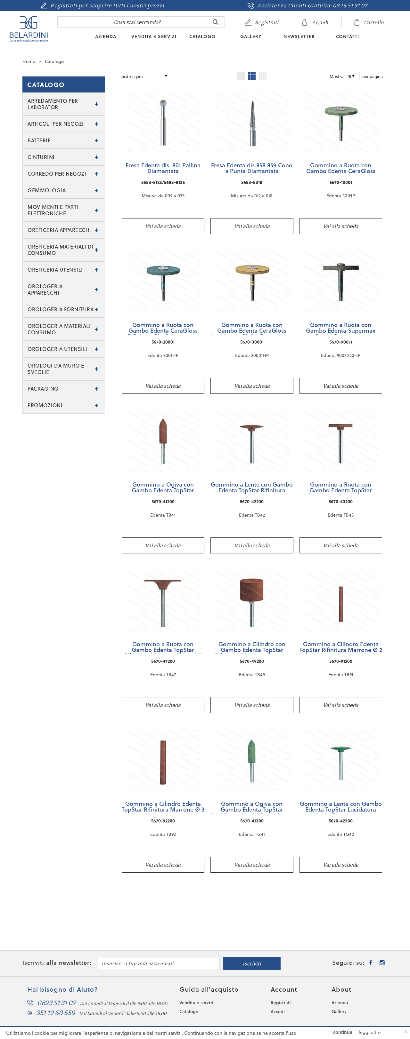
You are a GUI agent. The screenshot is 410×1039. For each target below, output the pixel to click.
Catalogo (202, 36)
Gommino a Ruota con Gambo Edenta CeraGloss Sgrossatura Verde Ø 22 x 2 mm (341, 168)
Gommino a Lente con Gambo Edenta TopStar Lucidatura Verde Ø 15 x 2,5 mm (341, 807)
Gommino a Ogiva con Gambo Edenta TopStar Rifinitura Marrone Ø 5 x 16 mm (163, 487)
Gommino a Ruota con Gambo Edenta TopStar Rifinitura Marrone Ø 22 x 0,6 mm (163, 647)
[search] (215, 22)
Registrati (281, 1002)
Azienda (105, 36)
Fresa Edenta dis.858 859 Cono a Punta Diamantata (251, 168)
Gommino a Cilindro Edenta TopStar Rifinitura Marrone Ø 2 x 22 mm (340, 647)
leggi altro (370, 1032)
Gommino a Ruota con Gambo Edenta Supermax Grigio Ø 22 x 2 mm (340, 328)
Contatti (347, 36)
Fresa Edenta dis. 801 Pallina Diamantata (163, 168)
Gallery (250, 36)
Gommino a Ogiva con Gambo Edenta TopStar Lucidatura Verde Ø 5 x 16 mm (252, 807)
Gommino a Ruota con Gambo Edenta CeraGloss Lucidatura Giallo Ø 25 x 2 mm (251, 328)
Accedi (278, 1011)
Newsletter (299, 36)
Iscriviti (251, 964)
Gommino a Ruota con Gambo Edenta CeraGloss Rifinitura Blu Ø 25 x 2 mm (163, 328)
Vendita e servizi (153, 36)
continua (342, 1032)
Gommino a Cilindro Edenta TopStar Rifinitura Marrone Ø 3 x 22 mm (163, 807)
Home (28, 61)
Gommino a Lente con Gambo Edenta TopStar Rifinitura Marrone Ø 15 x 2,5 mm (252, 487)
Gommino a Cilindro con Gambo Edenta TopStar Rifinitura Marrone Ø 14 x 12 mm (252, 647)
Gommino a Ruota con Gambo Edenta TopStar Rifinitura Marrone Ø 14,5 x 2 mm (341, 487)
